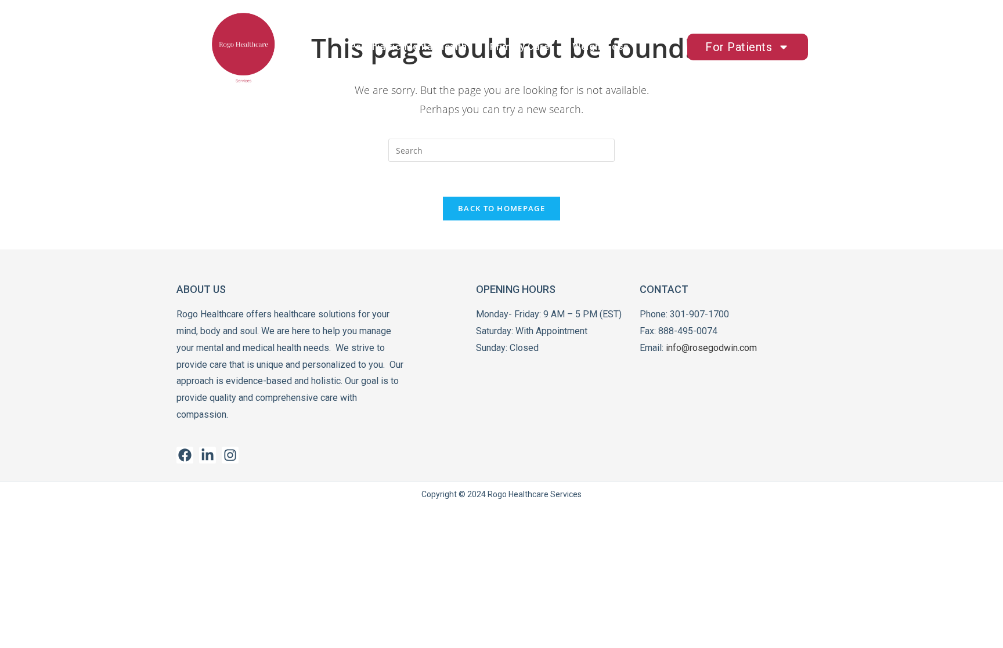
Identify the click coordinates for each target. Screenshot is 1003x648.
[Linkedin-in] (207, 455)
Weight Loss (600, 46)
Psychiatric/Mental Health (408, 46)
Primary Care (519, 46)
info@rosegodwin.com (711, 347)
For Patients (738, 47)
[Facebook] (184, 455)
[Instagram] (230, 455)
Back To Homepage (501, 208)
